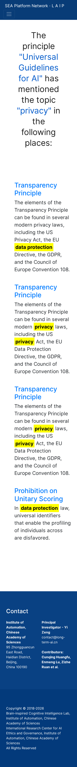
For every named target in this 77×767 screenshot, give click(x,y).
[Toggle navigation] (9, 14)
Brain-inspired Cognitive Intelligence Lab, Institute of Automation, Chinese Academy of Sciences (38, 718)
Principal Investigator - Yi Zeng (55, 627)
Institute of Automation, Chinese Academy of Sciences (16, 632)
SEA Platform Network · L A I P (34, 5)
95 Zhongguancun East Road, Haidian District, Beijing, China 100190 (20, 657)
